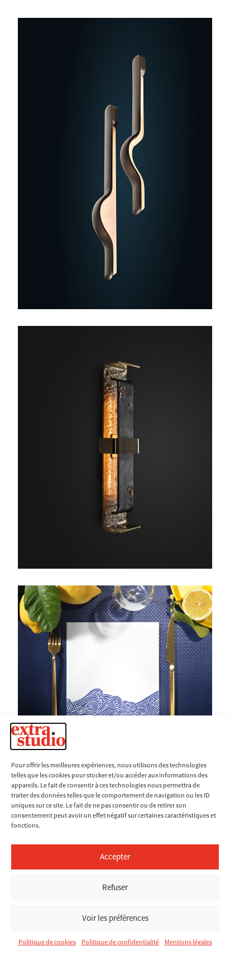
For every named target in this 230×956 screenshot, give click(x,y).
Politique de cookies (47, 942)
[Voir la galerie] (115, 447)
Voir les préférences (115, 917)
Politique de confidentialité (120, 942)
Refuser (115, 887)
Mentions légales (188, 942)
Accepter (115, 856)
